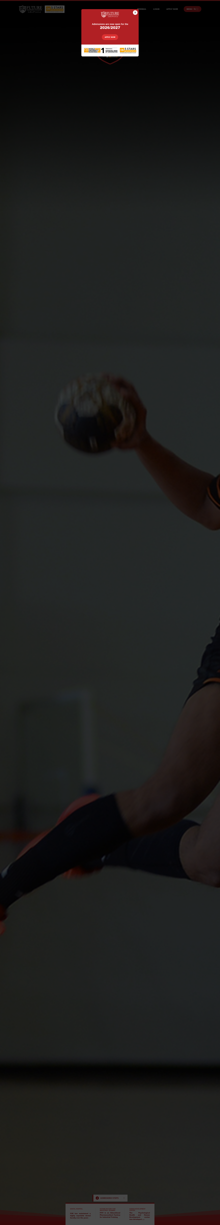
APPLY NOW (110, 37)
